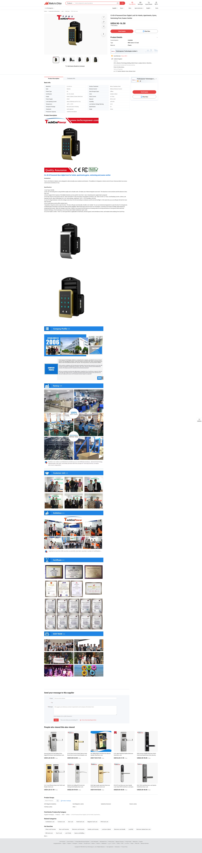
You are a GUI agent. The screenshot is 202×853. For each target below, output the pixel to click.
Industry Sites (111, 841)
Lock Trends (68, 833)
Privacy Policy (124, 846)
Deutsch (98, 843)
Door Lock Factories (64, 829)
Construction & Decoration (54, 11)
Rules (156, 8)
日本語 (118, 843)
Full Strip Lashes (48, 807)
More (45, 836)
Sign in (156, 4)
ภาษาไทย (127, 843)
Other (74, 807)
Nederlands (104, 843)
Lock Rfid (131, 829)
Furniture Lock (61, 821)
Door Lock (70, 821)
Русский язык (87, 843)
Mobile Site (135, 841)
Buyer (121, 8)
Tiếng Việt (137, 843)
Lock (62, 11)
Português (75, 843)
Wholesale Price (103, 841)
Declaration (117, 846)
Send (56, 720)
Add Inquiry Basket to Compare (76, 66)
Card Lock (67, 11)
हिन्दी (122, 843)
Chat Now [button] (147, 31)
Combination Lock (49, 821)
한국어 (113, 843)
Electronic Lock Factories (78, 829)
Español (69, 843)
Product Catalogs (66, 800)
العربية (109, 843)
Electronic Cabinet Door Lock (143, 829)
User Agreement (109, 846)
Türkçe (131, 843)
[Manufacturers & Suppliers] (52, 3)
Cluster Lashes (133, 804)
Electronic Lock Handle (119, 829)
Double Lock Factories (93, 829)
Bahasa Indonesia (145, 843)
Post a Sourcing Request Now (88, 720)
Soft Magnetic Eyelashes (50, 804)
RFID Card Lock (74, 11)
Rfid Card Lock (49, 833)
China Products (70, 841)
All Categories (49, 8)
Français (80, 843)
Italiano (93, 843)
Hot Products (62, 841)
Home (45, 11)
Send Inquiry (122, 31)
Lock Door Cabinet (106, 829)
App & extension (139, 8)
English (64, 843)
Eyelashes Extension (106, 804)
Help (130, 8)
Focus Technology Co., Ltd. (91, 846)
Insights (141, 841)
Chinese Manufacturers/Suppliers (82, 841)
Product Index (128, 841)
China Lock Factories (50, 829)
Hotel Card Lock (80, 821)
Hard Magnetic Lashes (78, 804)
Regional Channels (120, 841)
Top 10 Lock (59, 833)
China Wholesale (94, 841)
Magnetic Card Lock (92, 821)
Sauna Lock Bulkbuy (79, 833)
